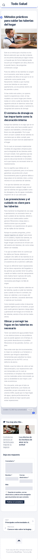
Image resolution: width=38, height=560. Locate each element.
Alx (30, 552)
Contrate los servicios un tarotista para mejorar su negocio (8, 442)
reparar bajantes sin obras (13, 235)
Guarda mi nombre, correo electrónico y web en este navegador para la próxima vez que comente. (18, 494)
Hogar (30, 410)
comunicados (22, 410)
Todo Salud (19, 4)
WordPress (18, 552)
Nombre (8, 475)
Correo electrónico (24, 476)
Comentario (10, 461)
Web (6, 484)
